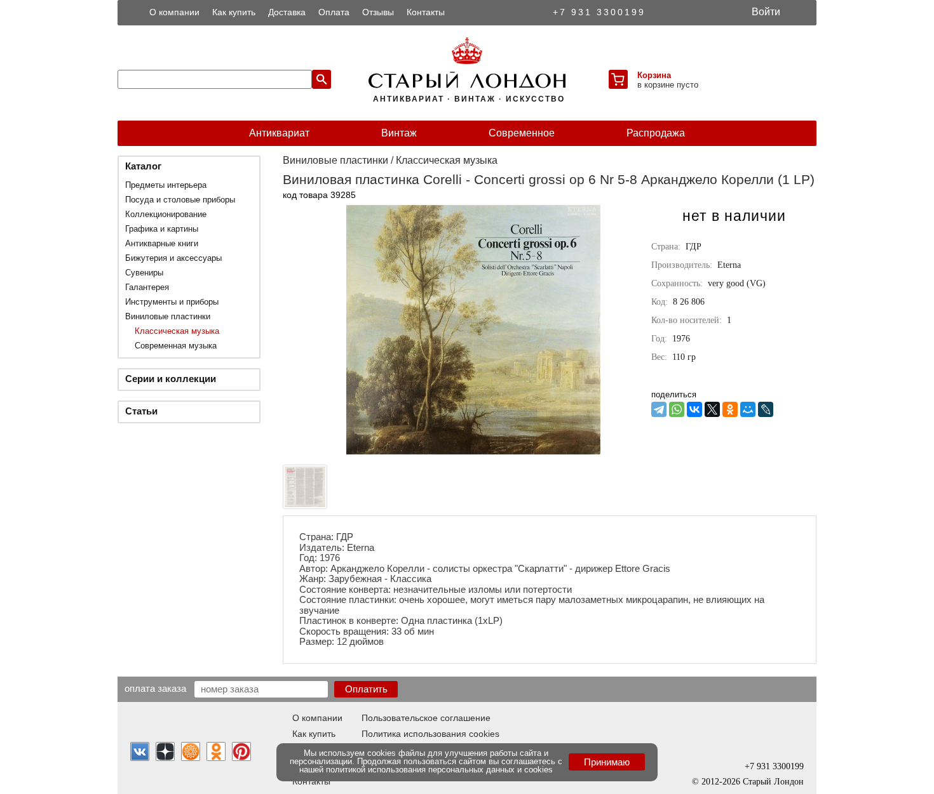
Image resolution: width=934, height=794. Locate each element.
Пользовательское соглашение (426, 718)
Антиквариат (279, 133)
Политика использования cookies (430, 734)
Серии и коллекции (170, 378)
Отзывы (378, 12)
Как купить (233, 12)
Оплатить (366, 689)
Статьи (141, 411)
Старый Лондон (773, 781)
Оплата (333, 12)
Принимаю (607, 762)
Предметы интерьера (165, 185)
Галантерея (147, 287)
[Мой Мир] (747, 409)
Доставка (287, 12)
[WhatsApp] (676, 409)
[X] (712, 409)
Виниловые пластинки (167, 316)
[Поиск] (321, 79)
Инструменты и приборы (172, 302)
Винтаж (399, 133)
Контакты (426, 12)
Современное (522, 133)
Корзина (654, 75)
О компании (174, 12)
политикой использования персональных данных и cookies (439, 769)
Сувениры (144, 272)
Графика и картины (161, 229)
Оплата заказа (155, 688)
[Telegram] (659, 409)
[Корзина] (618, 79)
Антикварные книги (161, 243)
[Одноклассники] (730, 409)
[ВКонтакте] (694, 409)
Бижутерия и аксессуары (173, 258)
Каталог (143, 166)
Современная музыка (176, 345)
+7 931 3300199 (599, 12)
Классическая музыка (177, 331)
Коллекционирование (165, 214)
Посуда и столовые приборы (180, 199)
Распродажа (655, 133)
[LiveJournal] (765, 409)
